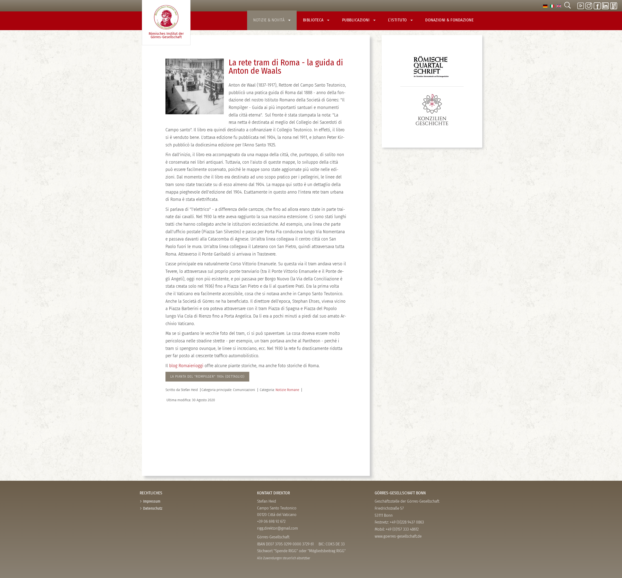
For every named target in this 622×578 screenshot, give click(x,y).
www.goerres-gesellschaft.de (398, 536)
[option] (545, 5)
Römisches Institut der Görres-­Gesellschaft (166, 35)
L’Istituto (398, 20)
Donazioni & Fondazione (449, 20)
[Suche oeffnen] (567, 5)
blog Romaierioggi (186, 365)
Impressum (151, 501)
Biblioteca (314, 20)
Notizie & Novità (269, 20)
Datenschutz (152, 508)
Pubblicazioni (356, 20)
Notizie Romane (287, 390)
